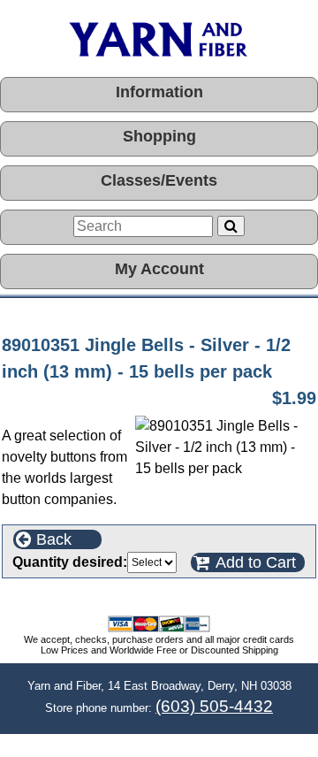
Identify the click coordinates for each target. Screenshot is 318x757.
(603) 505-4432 (214, 706)
